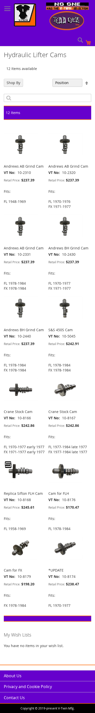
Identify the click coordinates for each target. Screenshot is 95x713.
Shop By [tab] (13, 82)
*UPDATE (56, 570)
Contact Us (14, 697)
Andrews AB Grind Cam (24, 166)
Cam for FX (13, 570)
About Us (13, 676)
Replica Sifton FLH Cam (23, 493)
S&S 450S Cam (60, 329)
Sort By (44, 82)
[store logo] (25, 16)
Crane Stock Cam (18, 411)
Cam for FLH (58, 493)
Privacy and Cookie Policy (28, 686)
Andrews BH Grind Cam (68, 248)
